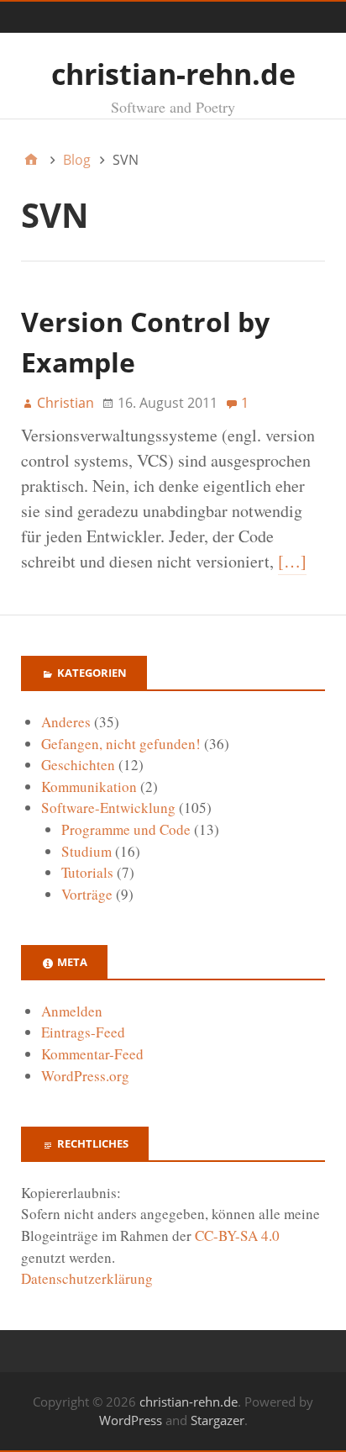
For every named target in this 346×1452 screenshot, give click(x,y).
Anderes (66, 721)
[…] (292, 561)
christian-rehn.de (173, 74)
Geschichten (78, 764)
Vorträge (87, 894)
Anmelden (71, 1011)
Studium (86, 851)
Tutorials (87, 872)
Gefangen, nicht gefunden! (121, 743)
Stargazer (217, 1420)
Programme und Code (126, 829)
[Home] (31, 160)
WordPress (130, 1420)
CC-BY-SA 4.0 (237, 1235)
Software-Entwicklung (108, 807)
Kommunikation (89, 786)
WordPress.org (85, 1075)
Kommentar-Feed (92, 1054)
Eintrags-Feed (83, 1032)
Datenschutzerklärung (87, 1278)
